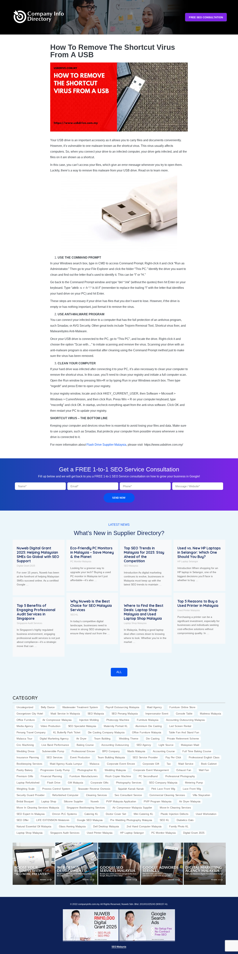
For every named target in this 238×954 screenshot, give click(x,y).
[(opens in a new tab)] (34, 864)
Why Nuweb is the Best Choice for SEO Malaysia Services (91, 605)
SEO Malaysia (131, 565)
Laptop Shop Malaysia (135, 623)
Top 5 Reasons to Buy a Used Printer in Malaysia (197, 603)
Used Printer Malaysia (188, 610)
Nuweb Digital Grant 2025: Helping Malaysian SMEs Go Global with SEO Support (38, 554)
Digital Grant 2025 (26, 565)
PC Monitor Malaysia (80, 561)
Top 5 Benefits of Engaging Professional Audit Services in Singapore (36, 612)
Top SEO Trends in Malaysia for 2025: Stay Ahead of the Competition (144, 554)
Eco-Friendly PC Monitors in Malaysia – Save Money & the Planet (92, 552)
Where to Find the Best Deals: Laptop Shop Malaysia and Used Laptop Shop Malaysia (143, 612)
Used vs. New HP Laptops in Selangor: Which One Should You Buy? (199, 552)
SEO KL (74, 614)
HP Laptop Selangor (187, 561)
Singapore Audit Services (29, 623)
